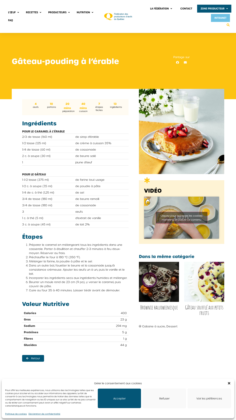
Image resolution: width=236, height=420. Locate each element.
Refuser (164, 398)
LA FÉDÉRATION (159, 8)
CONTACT (186, 8)
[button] (229, 383)
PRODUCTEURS (57, 12)
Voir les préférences (209, 398)
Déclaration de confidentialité (44, 414)
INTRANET (220, 17)
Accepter (119, 398)
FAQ (10, 20)
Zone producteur (213, 8)
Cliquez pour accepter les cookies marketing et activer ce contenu (181, 217)
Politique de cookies (16, 414)
